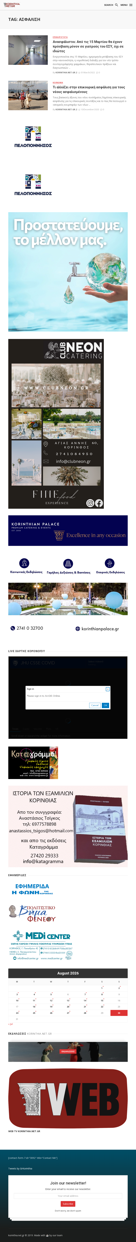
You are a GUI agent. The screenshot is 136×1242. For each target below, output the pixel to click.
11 (34, 1000)
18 (34, 1006)
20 (68, 1006)
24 (17, 1013)
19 (51, 1006)
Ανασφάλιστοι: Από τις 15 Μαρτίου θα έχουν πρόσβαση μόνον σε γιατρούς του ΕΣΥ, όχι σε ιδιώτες (88, 46)
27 (68, 1013)
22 (102, 1006)
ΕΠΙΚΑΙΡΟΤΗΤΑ (60, 37)
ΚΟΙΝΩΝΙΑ (58, 82)
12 (51, 1000)
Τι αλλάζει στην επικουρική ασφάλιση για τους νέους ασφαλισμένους (89, 89)
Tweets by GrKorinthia (20, 1168)
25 (34, 1013)
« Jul (10, 1024)
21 (85, 1006)
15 (102, 1000)
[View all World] (68, 1052)
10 (17, 1000)
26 (51, 1013)
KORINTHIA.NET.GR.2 (66, 72)
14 (85, 1000)
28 (85, 1013)
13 (68, 1000)
